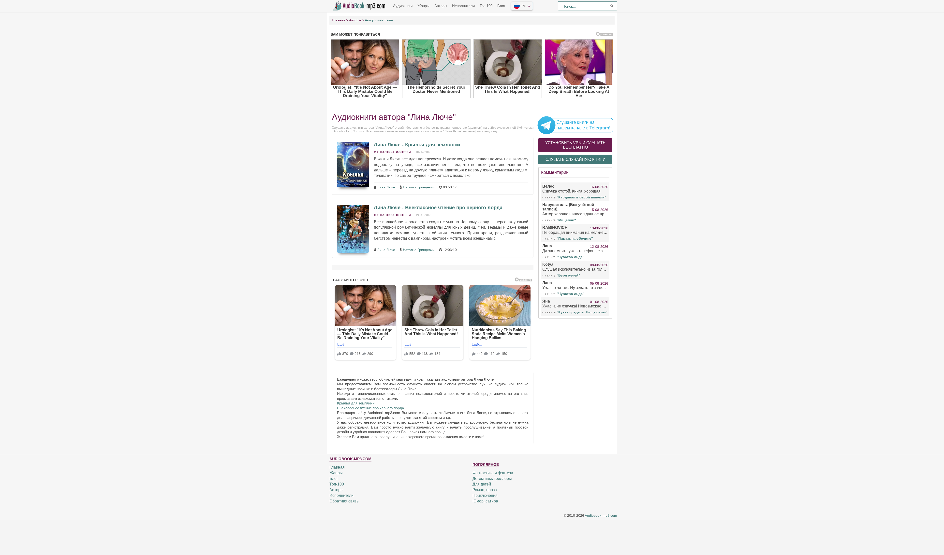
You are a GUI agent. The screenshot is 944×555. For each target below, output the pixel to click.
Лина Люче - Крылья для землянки (417, 144)
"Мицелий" (566, 220)
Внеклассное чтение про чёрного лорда (370, 408)
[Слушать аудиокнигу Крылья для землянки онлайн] (353, 164)
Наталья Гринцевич (418, 187)
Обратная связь (343, 501)
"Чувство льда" (570, 257)
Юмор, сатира (485, 501)
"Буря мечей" (568, 275)
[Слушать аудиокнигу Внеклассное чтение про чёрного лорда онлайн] (353, 229)
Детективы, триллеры (492, 478)
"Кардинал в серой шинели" (581, 197)
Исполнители (463, 6)
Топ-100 (336, 484)
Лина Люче (386, 187)
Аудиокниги (403, 6)
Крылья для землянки (355, 403)
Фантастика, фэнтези (392, 152)
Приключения (485, 495)
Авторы (440, 6)
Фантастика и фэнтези (492, 473)
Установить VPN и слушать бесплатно (575, 145)
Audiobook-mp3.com (601, 516)
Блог (501, 6)
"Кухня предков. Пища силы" (582, 312)
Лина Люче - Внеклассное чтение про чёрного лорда (438, 207)
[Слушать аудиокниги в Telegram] (575, 125)
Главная (337, 467)
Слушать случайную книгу (575, 159)
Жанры (423, 6)
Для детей (481, 484)
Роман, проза (484, 490)
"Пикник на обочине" (575, 238)
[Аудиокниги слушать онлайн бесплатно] (360, 6)
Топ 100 (486, 6)
